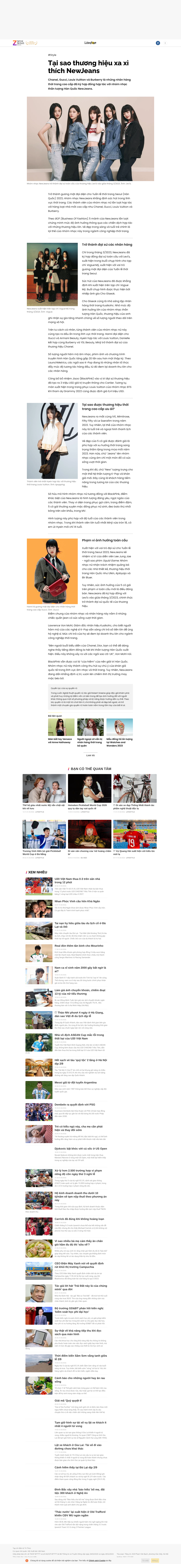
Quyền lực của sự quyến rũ (64, 688)
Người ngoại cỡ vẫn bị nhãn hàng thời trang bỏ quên (89, 742)
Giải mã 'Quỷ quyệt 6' (68, 1400)
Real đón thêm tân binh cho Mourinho (79, 945)
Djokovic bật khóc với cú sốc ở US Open (81, 1148)
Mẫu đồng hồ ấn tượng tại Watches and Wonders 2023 (119, 742)
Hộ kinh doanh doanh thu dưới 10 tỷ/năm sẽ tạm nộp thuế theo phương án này (81, 1197)
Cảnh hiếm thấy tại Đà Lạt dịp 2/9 (76, 1467)
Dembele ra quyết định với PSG (75, 1104)
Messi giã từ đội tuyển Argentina (76, 1082)
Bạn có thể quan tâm (91, 769)
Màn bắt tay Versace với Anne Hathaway (60, 740)
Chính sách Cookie (97, 1560)
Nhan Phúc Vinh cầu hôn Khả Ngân (77, 901)
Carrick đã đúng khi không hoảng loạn (79, 1219)
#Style (52, 55)
